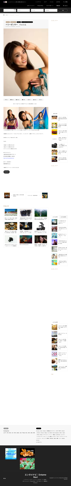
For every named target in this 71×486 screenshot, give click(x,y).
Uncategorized (6, 430)
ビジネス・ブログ (56, 436)
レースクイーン (39, 442)
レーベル (65, 436)
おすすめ (58, 1)
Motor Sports (63, 432)
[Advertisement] (25, 181)
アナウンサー (45, 434)
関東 (34, 432)
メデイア (61, 436)
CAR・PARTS (58, 430)
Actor (41, 430)
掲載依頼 (58, 5)
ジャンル (51, 1)
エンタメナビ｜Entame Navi (35, 475)
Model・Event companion (54, 432)
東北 (26, 432)
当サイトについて (30, 5)
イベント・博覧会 (52, 434)
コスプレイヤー (40, 436)
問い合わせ (65, 5)
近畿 (31, 432)
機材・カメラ (59, 438)
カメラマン (63, 434)
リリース (37, 440)
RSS (5, 478)
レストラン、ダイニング (41, 438)
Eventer (38, 432)
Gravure (42, 432)
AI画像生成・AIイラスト (51, 430)
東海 (29, 432)
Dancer (63, 430)
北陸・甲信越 (22, 432)
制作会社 (51, 438)
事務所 (48, 438)
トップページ (38, 1)
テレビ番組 (65, 1)
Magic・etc (47, 432)
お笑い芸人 (58, 434)
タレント (45, 436)
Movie (38, 434)
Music (41, 434)
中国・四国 (9, 432)
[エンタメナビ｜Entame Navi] (5, 1)
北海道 (18, 432)
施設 (55, 438)
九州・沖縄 (14, 432)
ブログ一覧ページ (49, 5)
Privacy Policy (40, 5)
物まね (63, 438)
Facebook (3, 478)
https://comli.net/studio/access (8, 158)
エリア (45, 1)
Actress (44, 430)
